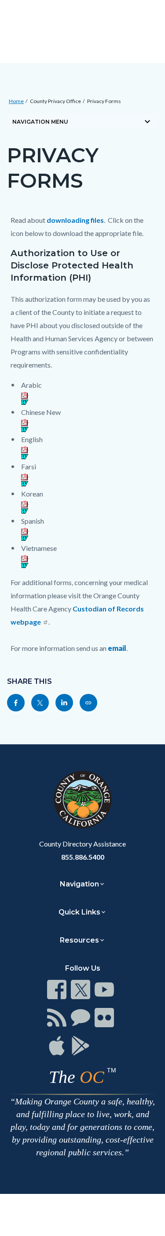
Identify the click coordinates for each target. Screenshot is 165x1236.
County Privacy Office (55, 101)
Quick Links (79, 912)
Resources (79, 940)
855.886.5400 (82, 857)
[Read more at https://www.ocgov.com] (82, 800)
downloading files (75, 220)
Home (16, 101)
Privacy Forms (104, 101)
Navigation (79, 884)
